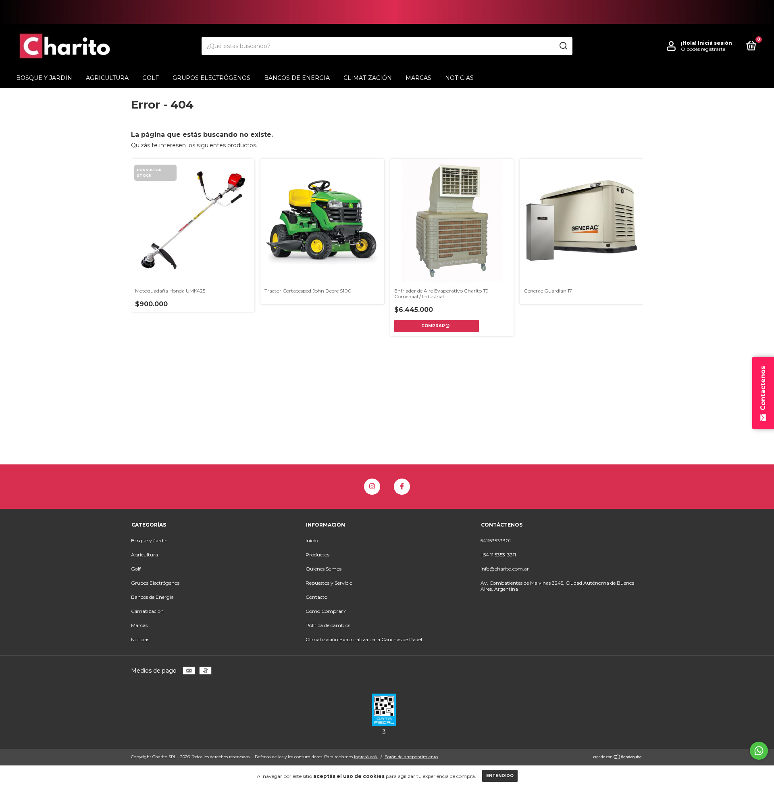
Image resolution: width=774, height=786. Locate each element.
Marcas (418, 78)
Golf (150, 78)
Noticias (459, 78)
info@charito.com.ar (505, 569)
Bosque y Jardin (44, 78)
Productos (317, 555)
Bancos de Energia (297, 78)
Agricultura (107, 78)
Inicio (312, 540)
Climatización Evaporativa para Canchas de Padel (364, 639)
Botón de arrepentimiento (411, 756)
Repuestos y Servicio (329, 583)
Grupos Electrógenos (211, 78)
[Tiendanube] (618, 757)
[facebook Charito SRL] (402, 487)
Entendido (500, 775)
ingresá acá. (366, 756)
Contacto (316, 597)
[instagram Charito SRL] (372, 487)
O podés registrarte (703, 49)
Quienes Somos (323, 569)
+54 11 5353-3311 (498, 555)
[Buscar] (563, 46)
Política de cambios (328, 625)
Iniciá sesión (715, 43)
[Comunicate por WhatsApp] (759, 751)
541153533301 (496, 540)
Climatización (367, 78)
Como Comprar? (326, 611)
